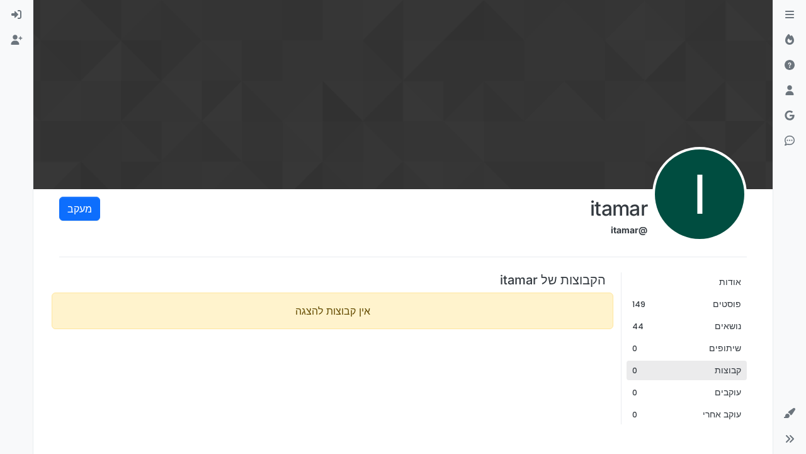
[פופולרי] (789, 40)
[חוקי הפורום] (789, 15)
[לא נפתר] (789, 65)
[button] (789, 414)
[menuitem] (16, 15)
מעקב (79, 208)
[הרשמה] (16, 40)
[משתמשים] (789, 91)
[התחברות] (16, 15)
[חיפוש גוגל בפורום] (789, 116)
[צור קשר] (789, 141)
